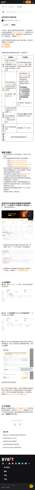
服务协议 (3, 487)
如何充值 (24, 394)
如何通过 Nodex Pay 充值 (10, 438)
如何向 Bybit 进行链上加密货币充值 (12, 447)
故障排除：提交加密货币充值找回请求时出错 (14, 435)
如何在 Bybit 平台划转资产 (13, 394)
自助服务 (7, 44)
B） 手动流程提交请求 (21, 270)
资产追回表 (24, 75)
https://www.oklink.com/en (19, 162)
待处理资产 (12, 62)
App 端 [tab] (6, 25)
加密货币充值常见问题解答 (10, 441)
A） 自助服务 (14, 247)
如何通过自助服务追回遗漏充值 (11, 444)
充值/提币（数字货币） (14, 6)
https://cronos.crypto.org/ (20, 166)
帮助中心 (4, 6)
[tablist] (17, 25)
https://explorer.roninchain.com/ (21, 164)
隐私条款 (8, 487)
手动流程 (7, 47)
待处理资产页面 (14, 284)
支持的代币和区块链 (18, 32)
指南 (10, 96)
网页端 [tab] (13, 25)
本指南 (18, 36)
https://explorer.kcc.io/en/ (18, 160)
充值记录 (17, 408)
